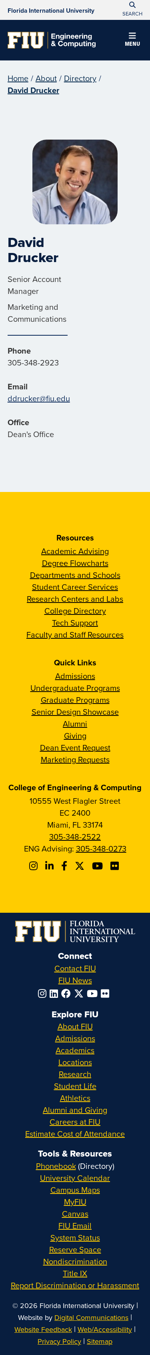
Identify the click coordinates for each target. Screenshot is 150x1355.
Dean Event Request (75, 747)
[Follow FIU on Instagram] (44, 993)
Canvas (75, 1213)
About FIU (75, 1026)
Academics (75, 1050)
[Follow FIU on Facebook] (67, 993)
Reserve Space (75, 1249)
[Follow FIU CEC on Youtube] (98, 865)
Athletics (75, 1098)
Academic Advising (75, 551)
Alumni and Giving (75, 1110)
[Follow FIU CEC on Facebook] (65, 865)
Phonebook (56, 1166)
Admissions (75, 676)
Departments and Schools (75, 575)
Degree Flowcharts (75, 563)
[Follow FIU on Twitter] (80, 993)
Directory (80, 78)
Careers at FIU (75, 1122)
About (46, 78)
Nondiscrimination (75, 1261)
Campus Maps (75, 1190)
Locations (75, 1062)
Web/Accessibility (105, 1329)
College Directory (75, 610)
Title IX (75, 1273)
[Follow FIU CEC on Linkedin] (51, 865)
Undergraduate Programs (75, 688)
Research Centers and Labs (75, 599)
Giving (75, 735)
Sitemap (99, 1341)
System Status (75, 1237)
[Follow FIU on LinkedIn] (55, 993)
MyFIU (75, 1201)
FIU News (75, 980)
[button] (132, 40)
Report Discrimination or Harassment (75, 1285)
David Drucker (33, 90)
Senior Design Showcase (75, 711)
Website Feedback (43, 1329)
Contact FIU (75, 968)
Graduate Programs (75, 700)
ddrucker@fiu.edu (39, 398)
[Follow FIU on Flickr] (106, 993)
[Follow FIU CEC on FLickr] (116, 865)
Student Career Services (75, 587)
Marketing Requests (75, 759)
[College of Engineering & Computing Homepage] (52, 40)
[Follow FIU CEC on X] (80, 865)
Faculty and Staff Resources (75, 634)
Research (75, 1074)
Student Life (75, 1086)
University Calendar (75, 1178)
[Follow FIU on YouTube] (94, 993)
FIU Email (75, 1225)
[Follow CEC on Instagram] (35, 865)
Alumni (75, 723)
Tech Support (75, 622)
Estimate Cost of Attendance (75, 1133)
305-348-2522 (75, 836)
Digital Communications (91, 1317)
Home (18, 78)
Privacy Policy (59, 1341)
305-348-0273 (101, 848)
